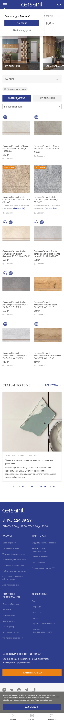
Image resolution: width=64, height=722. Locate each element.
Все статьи (52, 385)
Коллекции (47, 98)
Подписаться (32, 672)
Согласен (32, 707)
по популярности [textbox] (13, 107)
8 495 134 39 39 (17, 521)
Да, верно (22, 23)
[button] (14, 486)
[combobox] (32, 106)
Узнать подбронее (43, 700)
